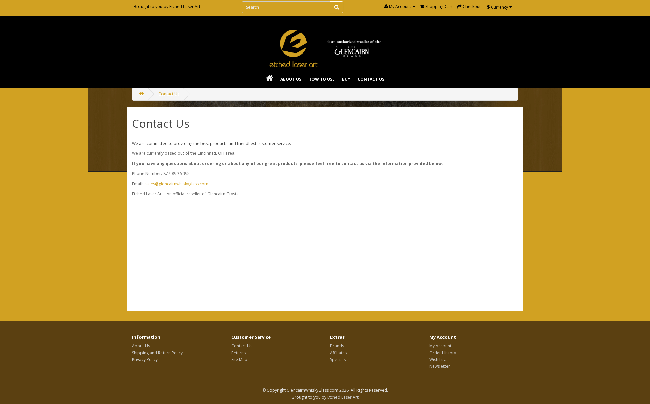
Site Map (239, 359)
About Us (290, 79)
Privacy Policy (145, 359)
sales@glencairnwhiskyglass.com (176, 184)
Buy (346, 79)
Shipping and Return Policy (157, 353)
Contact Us (371, 79)
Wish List (437, 359)
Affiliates (338, 353)
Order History (442, 353)
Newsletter (439, 366)
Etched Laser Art (184, 6)
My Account (440, 346)
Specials (338, 359)
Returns (238, 353)
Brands (337, 346)
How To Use (321, 79)
